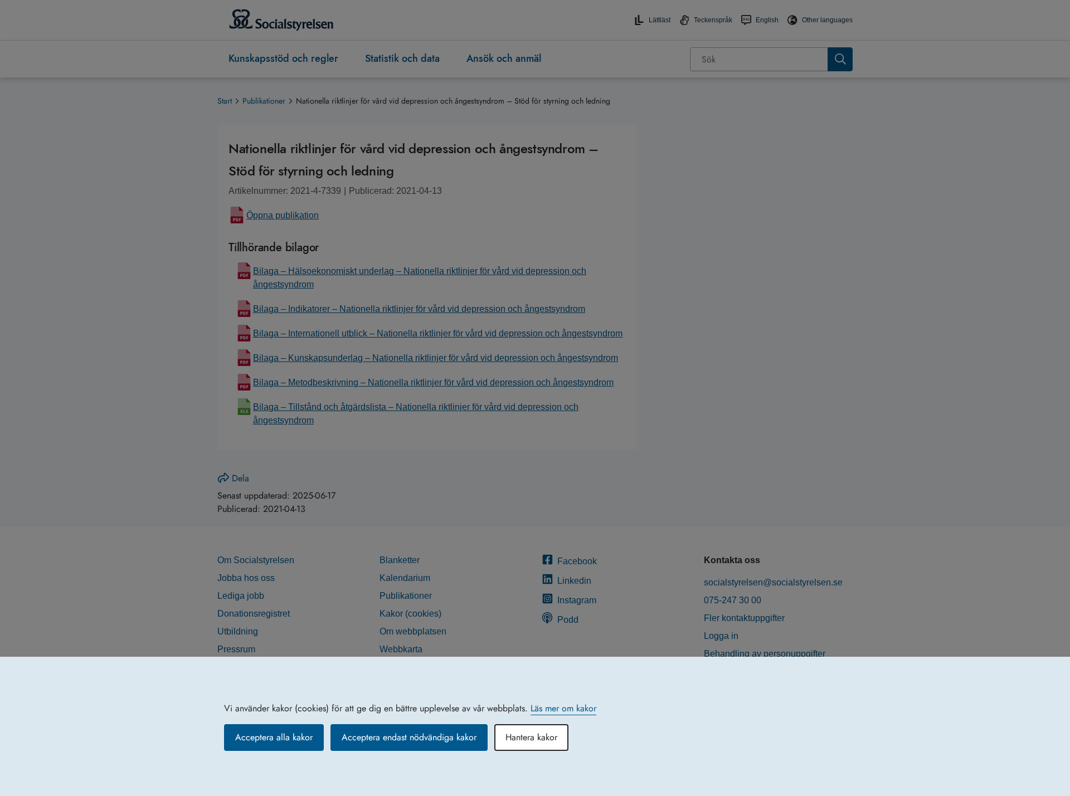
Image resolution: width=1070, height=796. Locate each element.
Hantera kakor (531, 737)
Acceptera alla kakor (274, 737)
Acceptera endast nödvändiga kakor (409, 737)
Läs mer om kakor (563, 708)
